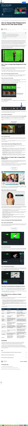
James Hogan (5, 361)
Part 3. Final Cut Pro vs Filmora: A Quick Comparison (10, 36)
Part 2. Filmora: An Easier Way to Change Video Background (11, 35)
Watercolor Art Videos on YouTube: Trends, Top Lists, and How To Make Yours (10, 369)
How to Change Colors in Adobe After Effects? (7, 366)
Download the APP (14, 228)
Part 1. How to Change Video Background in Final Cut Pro (10, 34)
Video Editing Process (6, 20)
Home (2, 20)
